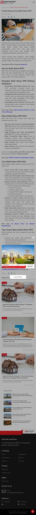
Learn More (18, 277)
